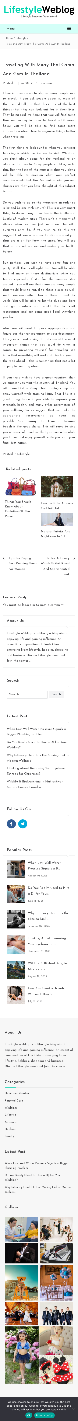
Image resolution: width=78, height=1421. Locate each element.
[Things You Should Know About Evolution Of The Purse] (21, 485)
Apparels (11, 1122)
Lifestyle (21, 38)
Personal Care (14, 1100)
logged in (28, 605)
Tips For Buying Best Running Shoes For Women (23, 564)
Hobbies (10, 1129)
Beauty (9, 1136)
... (30, 660)
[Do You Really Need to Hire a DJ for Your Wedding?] (16, 894)
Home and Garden (17, 1093)
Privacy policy (44, 1415)
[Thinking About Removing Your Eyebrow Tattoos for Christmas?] (16, 944)
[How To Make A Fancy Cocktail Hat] (57, 486)
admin (47, 83)
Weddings (11, 1108)
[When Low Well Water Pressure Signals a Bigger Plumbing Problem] (16, 869)
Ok (29, 1415)
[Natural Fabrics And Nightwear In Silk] (57, 519)
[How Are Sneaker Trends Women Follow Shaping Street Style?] (16, 994)
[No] (73, 1409)
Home (9, 38)
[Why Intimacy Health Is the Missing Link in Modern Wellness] (16, 919)
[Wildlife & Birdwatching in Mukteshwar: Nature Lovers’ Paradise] (16, 969)
